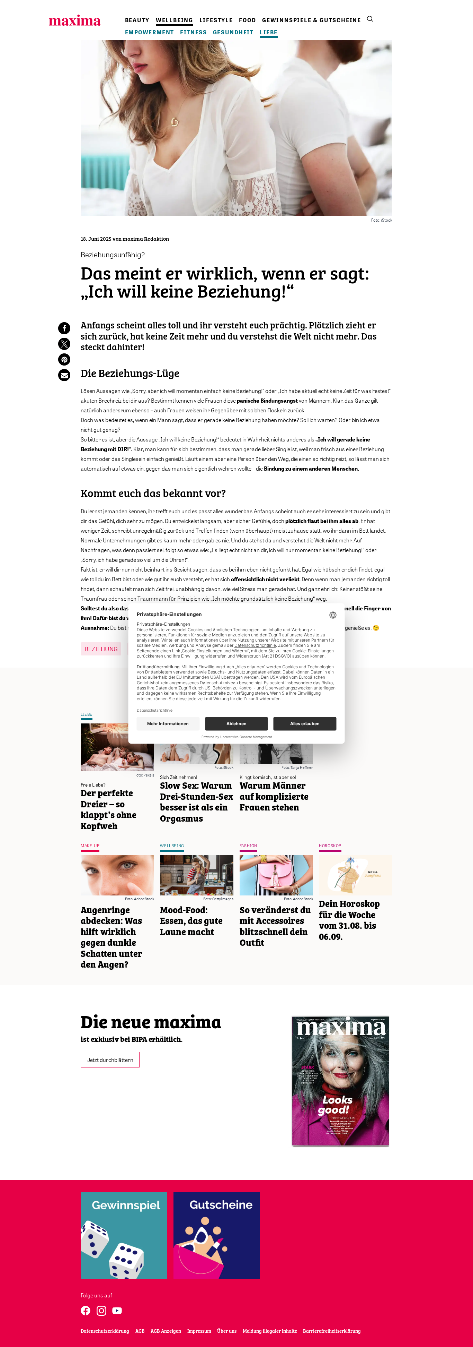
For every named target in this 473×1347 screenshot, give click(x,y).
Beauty (137, 20)
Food (247, 20)
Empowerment (149, 32)
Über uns (227, 1331)
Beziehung (101, 649)
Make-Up (90, 846)
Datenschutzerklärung (105, 1331)
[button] (64, 328)
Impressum (199, 1331)
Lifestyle (216, 20)
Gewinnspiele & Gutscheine (311, 20)
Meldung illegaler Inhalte (270, 1331)
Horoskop (330, 846)
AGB (140, 1331)
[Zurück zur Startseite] (75, 20)
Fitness (193, 32)
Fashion (248, 846)
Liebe (269, 32)
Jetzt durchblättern (110, 1060)
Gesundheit (233, 32)
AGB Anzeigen (166, 1331)
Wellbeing (174, 20)
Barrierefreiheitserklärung (332, 1331)
